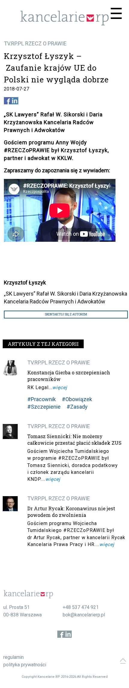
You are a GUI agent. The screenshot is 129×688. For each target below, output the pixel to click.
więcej (59, 387)
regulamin (13, 657)
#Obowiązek (77, 399)
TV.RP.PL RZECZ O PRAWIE (35, 43)
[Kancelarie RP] (65, 24)
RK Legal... (39, 387)
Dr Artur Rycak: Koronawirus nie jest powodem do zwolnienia (71, 511)
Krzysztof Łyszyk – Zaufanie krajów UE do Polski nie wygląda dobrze (56, 67)
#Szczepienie (44, 407)
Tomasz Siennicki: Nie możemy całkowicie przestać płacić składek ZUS (74, 439)
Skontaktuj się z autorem (66, 314)
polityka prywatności (24, 665)
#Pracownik (41, 399)
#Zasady (77, 407)
